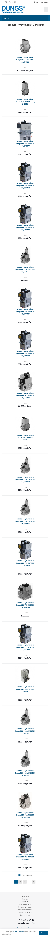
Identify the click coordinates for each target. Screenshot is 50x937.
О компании (25, 896)
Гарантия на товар (25, 909)
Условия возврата (25, 912)
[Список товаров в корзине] (46, 11)
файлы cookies (18, 931)
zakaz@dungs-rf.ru (26, 923)
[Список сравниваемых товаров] (33, 10)
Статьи (25, 901)
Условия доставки (25, 907)
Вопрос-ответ (25, 915)
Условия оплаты (25, 904)
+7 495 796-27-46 (10, 2)
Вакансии (25, 899)
